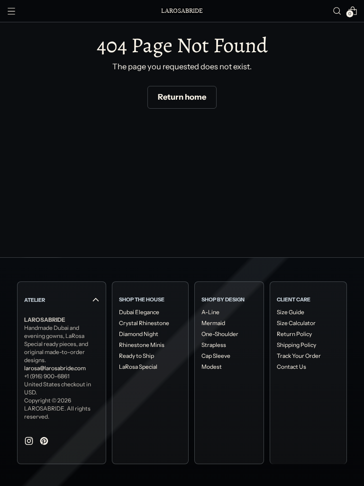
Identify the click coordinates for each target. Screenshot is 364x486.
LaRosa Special (138, 366)
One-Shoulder (219, 333)
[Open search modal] (337, 11)
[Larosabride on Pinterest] (45, 442)
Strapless (213, 344)
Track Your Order (299, 355)
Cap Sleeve (215, 355)
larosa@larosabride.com (55, 368)
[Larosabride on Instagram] (30, 442)
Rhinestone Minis (141, 344)
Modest (211, 366)
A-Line (210, 312)
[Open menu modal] (11, 11)
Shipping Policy (296, 344)
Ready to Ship (136, 355)
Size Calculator (296, 323)
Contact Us (291, 366)
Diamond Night (138, 333)
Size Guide (290, 312)
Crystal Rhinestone (144, 323)
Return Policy (294, 333)
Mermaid (213, 323)
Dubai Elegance (139, 312)
